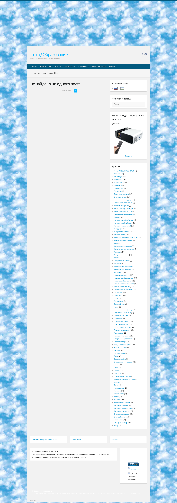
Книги (116, 243)
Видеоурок (118, 185)
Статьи (116, 365)
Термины (117, 382)
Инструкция (118, 229)
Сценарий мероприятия (122, 376)
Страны (116, 371)
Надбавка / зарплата (121, 275)
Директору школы (120, 197)
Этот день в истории (121, 423)
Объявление (118, 292)
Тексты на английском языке (124, 379)
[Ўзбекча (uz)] (122, 88)
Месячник (117, 263)
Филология (118, 399)
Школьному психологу (122, 411)
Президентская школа (122, 336)
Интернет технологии (121, 232)
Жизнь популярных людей (123, 208)
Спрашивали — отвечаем (123, 362)
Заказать (128, 156)
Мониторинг (118, 272)
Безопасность (119, 182)
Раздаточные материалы (123, 345)
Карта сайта (76, 440)
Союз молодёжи (120, 359)
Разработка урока (120, 347)
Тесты (116, 385)
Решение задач (119, 353)
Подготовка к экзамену (122, 313)
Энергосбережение (121, 417)
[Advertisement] (88, 27)
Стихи (116, 368)
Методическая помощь (122, 269)
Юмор (116, 426)
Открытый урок (119, 304)
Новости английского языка (124, 284)
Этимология (118, 420)
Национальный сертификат (124, 278)
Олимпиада (118, 295)
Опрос (116, 298)
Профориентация (120, 342)
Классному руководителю (123, 240)
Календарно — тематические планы (92, 66)
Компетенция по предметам (124, 249)
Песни (116, 307)
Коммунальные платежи (123, 246)
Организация (118, 301)
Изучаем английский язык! (123, 220)
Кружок (116, 258)
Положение (118, 318)
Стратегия (117, 373)
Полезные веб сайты (121, 316)
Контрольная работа (121, 255)
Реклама (117, 350)
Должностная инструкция (123, 200)
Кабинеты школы (120, 235)
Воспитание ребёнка (121, 194)
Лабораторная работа (122, 261)
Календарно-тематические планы (126, 237)
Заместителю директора (123, 211)
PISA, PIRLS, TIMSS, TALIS (124, 171)
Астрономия (118, 174)
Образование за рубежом (123, 290)
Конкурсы (117, 252)
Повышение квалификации (123, 310)
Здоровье (117, 217)
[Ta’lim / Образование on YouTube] (145, 54)
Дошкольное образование (123, 203)
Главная (34, 66)
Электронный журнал (121, 414)
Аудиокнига (118, 180)
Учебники (57, 66)
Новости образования (122, 287)
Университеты (45, 66)
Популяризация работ (122, 324)
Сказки (116, 356)
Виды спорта (118, 188)
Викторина (117, 191)
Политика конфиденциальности (44, 440)
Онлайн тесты (69, 66)
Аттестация (118, 177)
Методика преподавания (123, 266)
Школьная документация (123, 408)
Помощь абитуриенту (121, 321)
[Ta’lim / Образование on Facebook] (142, 54)
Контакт (112, 66)
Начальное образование (122, 281)
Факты (116, 397)
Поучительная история (122, 327)
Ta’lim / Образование (49, 54)
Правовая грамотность (122, 330)
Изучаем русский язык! (122, 226)
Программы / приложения (123, 339)
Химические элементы (122, 402)
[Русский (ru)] (116, 88)
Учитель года (119, 394)
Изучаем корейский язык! (123, 223)
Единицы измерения (121, 206)
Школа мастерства (121, 405)
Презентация (118, 333)
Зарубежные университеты (124, 214)
